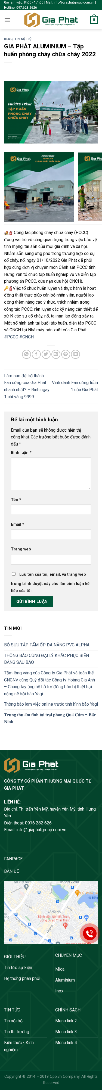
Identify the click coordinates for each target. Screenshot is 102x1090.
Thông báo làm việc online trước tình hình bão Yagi (51, 704)
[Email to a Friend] (55, 354)
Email (17, 524)
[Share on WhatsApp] (26, 354)
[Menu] (7, 20)
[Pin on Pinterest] (65, 354)
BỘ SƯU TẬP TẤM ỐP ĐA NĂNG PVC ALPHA (46, 644)
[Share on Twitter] (46, 354)
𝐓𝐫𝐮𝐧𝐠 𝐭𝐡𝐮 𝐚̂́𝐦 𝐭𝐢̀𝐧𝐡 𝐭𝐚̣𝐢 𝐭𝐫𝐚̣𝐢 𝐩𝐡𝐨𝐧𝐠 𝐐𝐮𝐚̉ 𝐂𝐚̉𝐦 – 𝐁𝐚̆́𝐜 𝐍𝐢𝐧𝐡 (50, 718)
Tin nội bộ (23, 39)
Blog (8, 39)
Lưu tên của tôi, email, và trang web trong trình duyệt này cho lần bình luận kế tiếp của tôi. (50, 582)
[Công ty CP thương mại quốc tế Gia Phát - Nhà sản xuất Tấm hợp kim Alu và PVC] (51, 20)
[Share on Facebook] (36, 354)
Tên (16, 499)
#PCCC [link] (11, 337)
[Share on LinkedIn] (75, 354)
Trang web (21, 549)
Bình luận (21, 452)
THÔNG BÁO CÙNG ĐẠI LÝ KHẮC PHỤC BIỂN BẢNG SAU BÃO (46, 659)
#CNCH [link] (26, 337)
